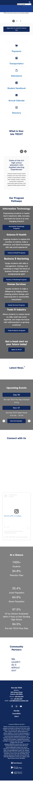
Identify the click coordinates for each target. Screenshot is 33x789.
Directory (16, 112)
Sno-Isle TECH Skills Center (11, 537)
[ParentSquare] (16, 763)
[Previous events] (4, 421)
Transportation (16, 63)
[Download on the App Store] (16, 772)
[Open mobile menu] (29, 2)
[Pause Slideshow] (24, 366)
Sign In (16, 716)
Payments (16, 51)
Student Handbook (16, 88)
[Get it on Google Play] (16, 767)
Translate (27, 6)
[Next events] (29, 421)
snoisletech (24, 537)
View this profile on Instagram (12, 516)
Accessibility (16, 713)
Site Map (16, 710)
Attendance (16, 75)
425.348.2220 (19, 696)
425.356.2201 (18, 699)
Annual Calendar (16, 100)
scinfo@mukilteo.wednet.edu (18, 700)
